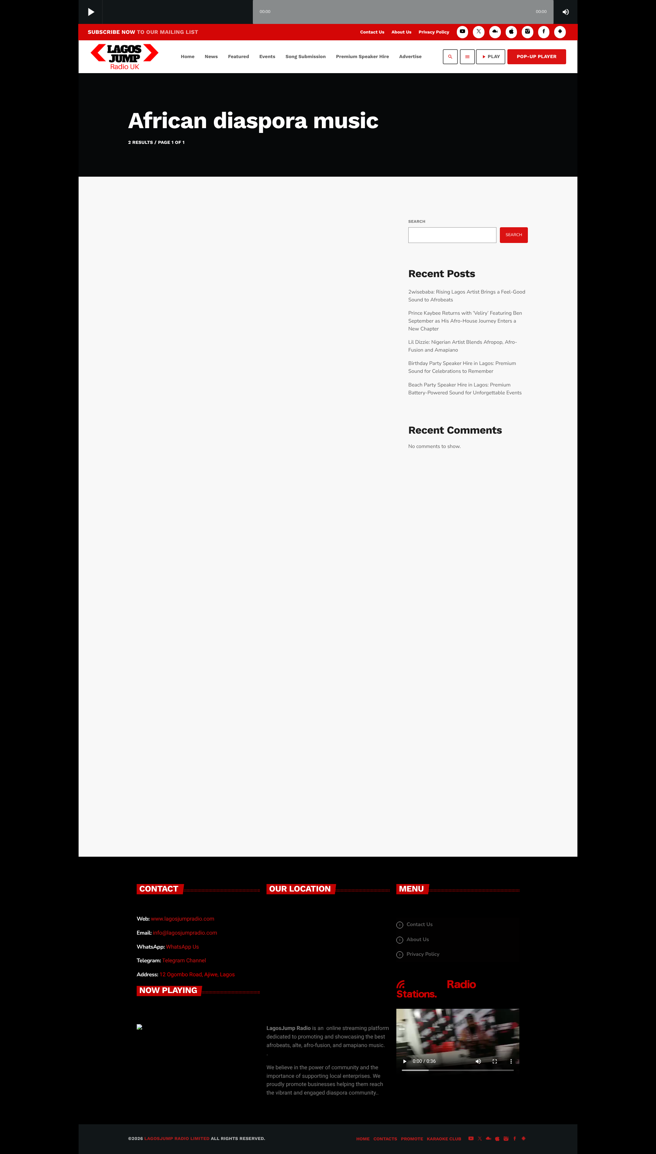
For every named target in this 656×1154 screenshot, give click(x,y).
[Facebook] (544, 32)
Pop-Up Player (537, 56)
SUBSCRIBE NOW (143, 32)
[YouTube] (462, 32)
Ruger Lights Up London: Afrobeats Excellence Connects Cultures (235, 737)
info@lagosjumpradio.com (185, 932)
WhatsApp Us (182, 946)
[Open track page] (246, 12)
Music (156, 387)
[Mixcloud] (495, 32)
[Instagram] (527, 32)
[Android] (560, 32)
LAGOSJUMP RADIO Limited (177, 1138)
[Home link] (124, 56)
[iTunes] (511, 32)
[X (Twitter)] (478, 32)
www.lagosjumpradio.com (183, 918)
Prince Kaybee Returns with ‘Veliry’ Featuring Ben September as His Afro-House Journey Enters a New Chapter (465, 321)
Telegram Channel (184, 960)
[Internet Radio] (436, 998)
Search (416, 221)
